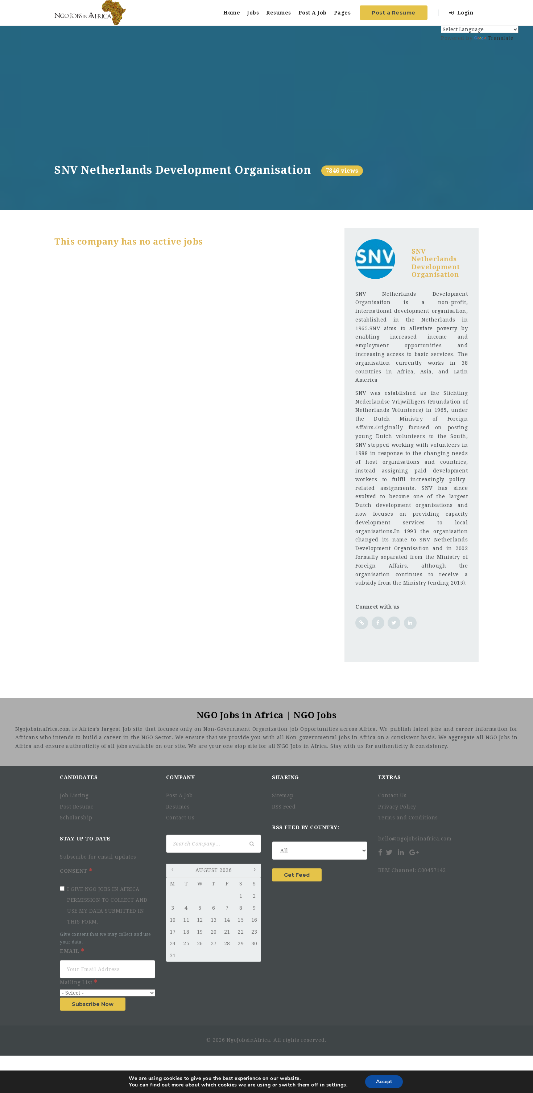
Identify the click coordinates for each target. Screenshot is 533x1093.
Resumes (278, 13)
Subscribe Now (92, 1004)
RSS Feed (284, 807)
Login (464, 13)
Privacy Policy (397, 807)
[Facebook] (381, 852)
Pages (342, 13)
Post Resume (77, 807)
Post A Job (312, 13)
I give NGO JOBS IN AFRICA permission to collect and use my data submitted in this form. (107, 905)
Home (231, 13)
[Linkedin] (401, 852)
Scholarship (76, 817)
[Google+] (414, 852)
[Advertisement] (266, 109)
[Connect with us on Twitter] (394, 623)
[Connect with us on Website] (361, 623)
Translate (501, 38)
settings (336, 1085)
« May (173, 871)
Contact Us (180, 817)
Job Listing (74, 795)
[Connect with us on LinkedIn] (410, 623)
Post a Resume (394, 12)
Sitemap (283, 795)
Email (70, 951)
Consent (74, 871)
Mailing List (77, 982)
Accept (384, 1081)
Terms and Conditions (408, 817)
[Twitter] (389, 852)
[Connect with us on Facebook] (378, 623)
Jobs (253, 13)
